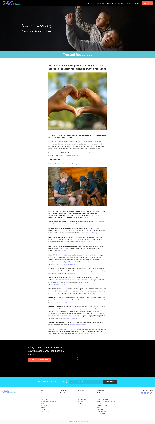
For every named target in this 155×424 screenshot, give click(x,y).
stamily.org (91, 293)
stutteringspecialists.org (58, 284)
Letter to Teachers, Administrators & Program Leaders (67, 164)
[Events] (128, 1)
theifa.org (87, 242)
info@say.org (68, 155)
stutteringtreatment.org (75, 224)
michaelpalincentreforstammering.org (63, 264)
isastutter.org (62, 250)
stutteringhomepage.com (78, 324)
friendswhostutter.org (90, 233)
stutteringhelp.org (70, 318)
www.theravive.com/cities (89, 333)
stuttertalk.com (68, 302)
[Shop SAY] (136, 1)
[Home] (81, 1)
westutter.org (70, 273)
